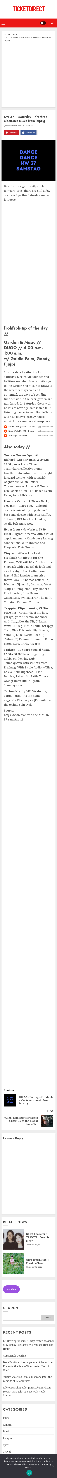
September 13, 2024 (14, 126)
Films (6, 1418)
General (7, 1424)
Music (6, 1431)
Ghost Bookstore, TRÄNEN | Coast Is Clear (37, 1237)
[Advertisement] (28, 74)
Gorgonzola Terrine (14, 1355)
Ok (29, 1473)
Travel (7, 1451)
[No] (53, 1466)
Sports (6, 1445)
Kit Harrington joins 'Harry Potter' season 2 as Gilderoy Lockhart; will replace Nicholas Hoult (28, 1345)
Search (10, 1308)
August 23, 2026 (35, 1245)
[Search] (51, 23)
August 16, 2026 (35, 1267)
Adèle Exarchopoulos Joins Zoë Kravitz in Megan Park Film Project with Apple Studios (27, 1391)
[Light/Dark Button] (43, 23)
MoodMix (11, 1289)
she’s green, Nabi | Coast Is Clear (37, 1261)
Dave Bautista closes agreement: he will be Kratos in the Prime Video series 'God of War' (28, 1366)
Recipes (7, 1438)
